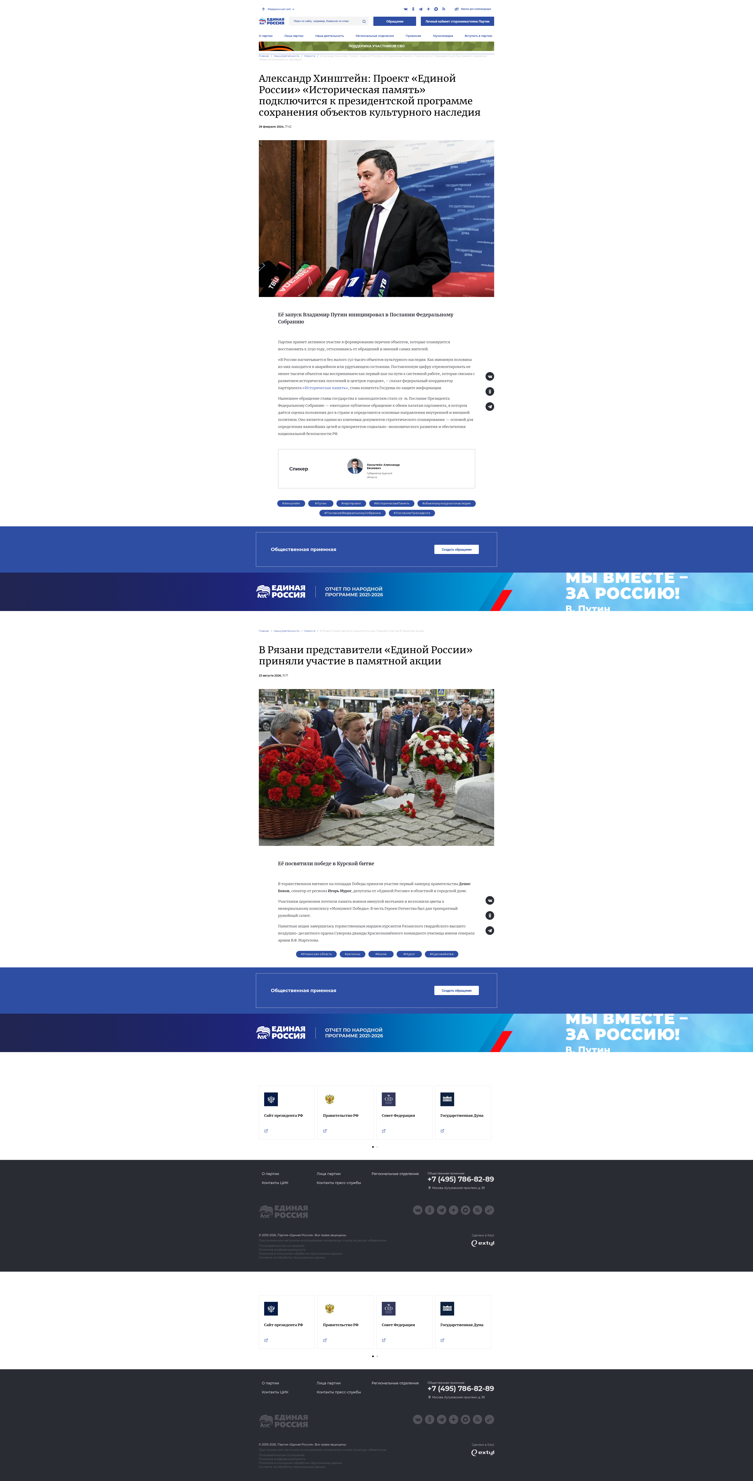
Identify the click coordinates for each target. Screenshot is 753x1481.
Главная (264, 55)
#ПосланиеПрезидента (412, 513)
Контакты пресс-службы (339, 1183)
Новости (310, 55)
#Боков (381, 954)
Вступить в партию (478, 36)
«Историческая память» (325, 388)
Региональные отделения (375, 36)
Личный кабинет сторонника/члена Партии (457, 21)
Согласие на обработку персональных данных (292, 1257)
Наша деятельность (287, 55)
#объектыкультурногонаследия (446, 503)
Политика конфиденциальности (282, 1249)
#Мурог (409, 954)
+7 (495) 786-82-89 (460, 1179)
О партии (266, 36)
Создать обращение (457, 549)
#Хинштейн (291, 503)
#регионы (352, 954)
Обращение (394, 21)
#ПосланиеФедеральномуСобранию (352, 513)
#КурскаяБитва (441, 954)
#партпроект (351, 503)
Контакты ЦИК (275, 1183)
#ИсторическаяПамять (391, 503)
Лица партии (293, 36)
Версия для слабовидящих (475, 8)
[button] (373, 1147)
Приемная (413, 36)
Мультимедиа (443, 36)
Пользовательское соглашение (282, 1246)
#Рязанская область (316, 954)
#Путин (321, 503)
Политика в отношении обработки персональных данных (300, 1253)
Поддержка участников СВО (377, 46)
